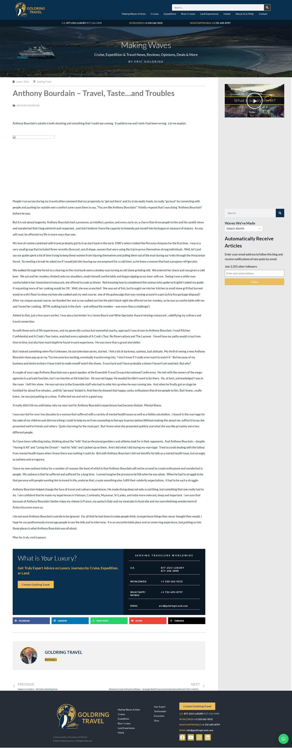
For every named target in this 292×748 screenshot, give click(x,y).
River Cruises (188, 13)
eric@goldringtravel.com (173, 605)
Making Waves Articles (134, 13)
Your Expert (159, 706)
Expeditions (170, 13)
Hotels (227, 13)
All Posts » (51, 659)
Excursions (159, 716)
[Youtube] (191, 737)
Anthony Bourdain (28, 105)
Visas (156, 720)
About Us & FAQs (245, 13)
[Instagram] (199, 737)
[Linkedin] (207, 737)
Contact (263, 13)
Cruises (155, 13)
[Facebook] (182, 737)
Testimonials (160, 711)
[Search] (267, 7)
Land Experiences (209, 13)
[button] (31, 620)
